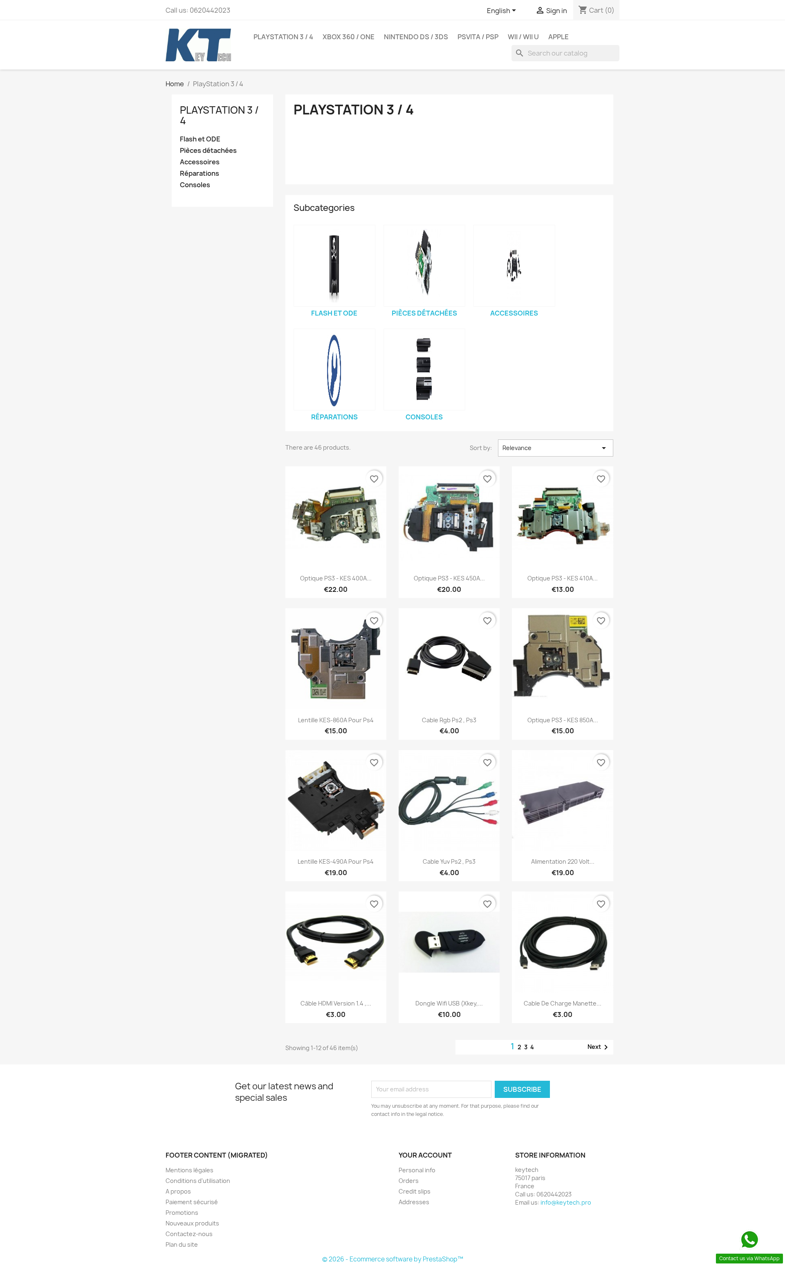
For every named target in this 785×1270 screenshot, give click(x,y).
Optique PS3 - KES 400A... (336, 578)
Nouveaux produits (192, 1223)
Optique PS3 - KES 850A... (562, 720)
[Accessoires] (514, 266)
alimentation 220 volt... (562, 861)
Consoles (195, 185)
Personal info (417, 1170)
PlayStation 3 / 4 (283, 36)
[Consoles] (424, 369)
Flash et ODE (200, 139)
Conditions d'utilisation (198, 1181)
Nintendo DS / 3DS (416, 36)
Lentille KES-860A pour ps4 (336, 720)
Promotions (182, 1212)
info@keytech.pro (566, 1202)
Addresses (414, 1202)
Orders (409, 1181)
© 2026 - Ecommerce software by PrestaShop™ (392, 1259)
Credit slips (415, 1191)
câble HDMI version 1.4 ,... (336, 1003)
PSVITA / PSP (478, 36)
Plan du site (182, 1244)
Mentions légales (189, 1170)
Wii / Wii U (523, 36)
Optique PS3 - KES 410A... (562, 578)
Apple (558, 36)
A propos (178, 1191)
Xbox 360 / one (349, 36)
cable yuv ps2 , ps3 (449, 861)
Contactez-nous (189, 1234)
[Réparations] (334, 369)
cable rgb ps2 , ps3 (449, 720)
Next (599, 1047)
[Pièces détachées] (424, 266)
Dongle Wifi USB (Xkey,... (449, 1003)
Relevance (555, 448)
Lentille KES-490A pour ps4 (336, 861)
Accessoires (200, 162)
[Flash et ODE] (334, 266)
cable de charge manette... (562, 1003)
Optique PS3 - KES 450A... (449, 578)
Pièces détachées (208, 150)
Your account (425, 1155)
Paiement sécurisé (192, 1202)
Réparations (199, 173)
